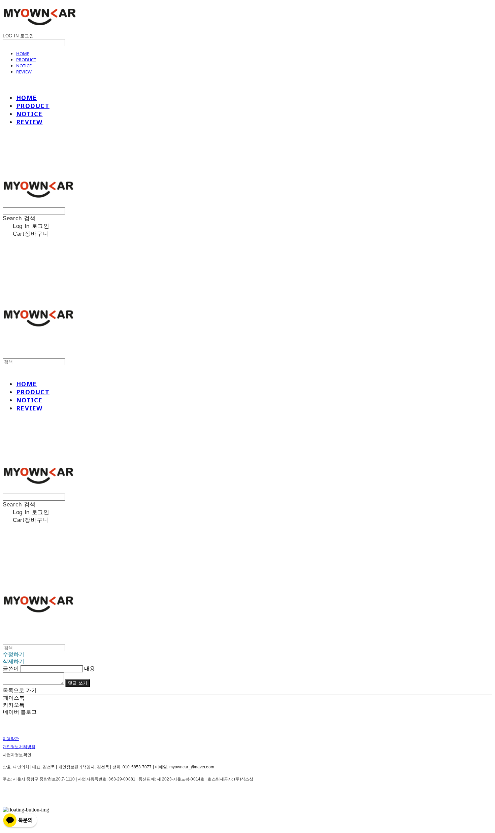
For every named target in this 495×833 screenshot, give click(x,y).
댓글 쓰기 (77, 683)
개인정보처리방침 (19, 746)
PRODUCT (26, 60)
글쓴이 (11, 668)
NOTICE (24, 66)
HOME (22, 54)
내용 (89, 668)
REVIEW (24, 72)
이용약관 (11, 738)
